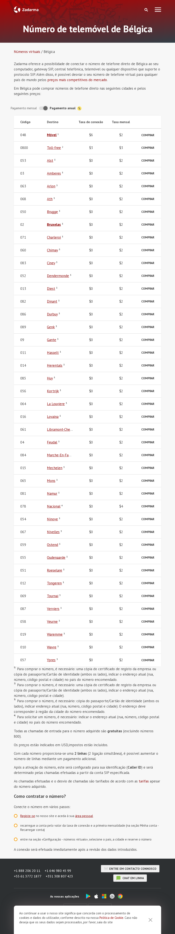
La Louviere (56, 403)
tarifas (144, 781)
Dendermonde (58, 275)
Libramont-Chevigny (62, 429)
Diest (51, 288)
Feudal (52, 442)
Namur (52, 493)
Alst (50, 160)
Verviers (53, 608)
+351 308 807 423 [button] (59, 876)
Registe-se (27, 816)
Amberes (54, 173)
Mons (51, 480)
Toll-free (54, 147)
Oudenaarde (56, 557)
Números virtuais (27, 51)
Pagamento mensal (24, 108)
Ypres (51, 660)
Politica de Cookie (111, 918)
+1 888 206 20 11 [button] (27, 870)
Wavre (51, 647)
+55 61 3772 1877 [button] (27, 876)
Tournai (52, 596)
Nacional (53, 506)
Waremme (55, 634)
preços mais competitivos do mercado (77, 79)
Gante (51, 339)
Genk (51, 327)
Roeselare (54, 570)
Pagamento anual (63, 108)
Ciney (51, 263)
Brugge (52, 211)
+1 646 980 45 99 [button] (58, 870)
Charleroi (54, 237)
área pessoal (84, 816)
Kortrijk (53, 391)
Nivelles (53, 532)
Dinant (52, 301)
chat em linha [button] (133, 878)
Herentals (54, 365)
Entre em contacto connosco (132, 869)
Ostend (52, 544)
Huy (50, 378)
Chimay (52, 250)
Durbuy (52, 314)
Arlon (51, 186)
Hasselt (53, 352)
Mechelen (54, 468)
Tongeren (54, 583)
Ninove (52, 519)
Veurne (52, 621)
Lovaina (52, 416)
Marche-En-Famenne (63, 455)
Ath (49, 199)
